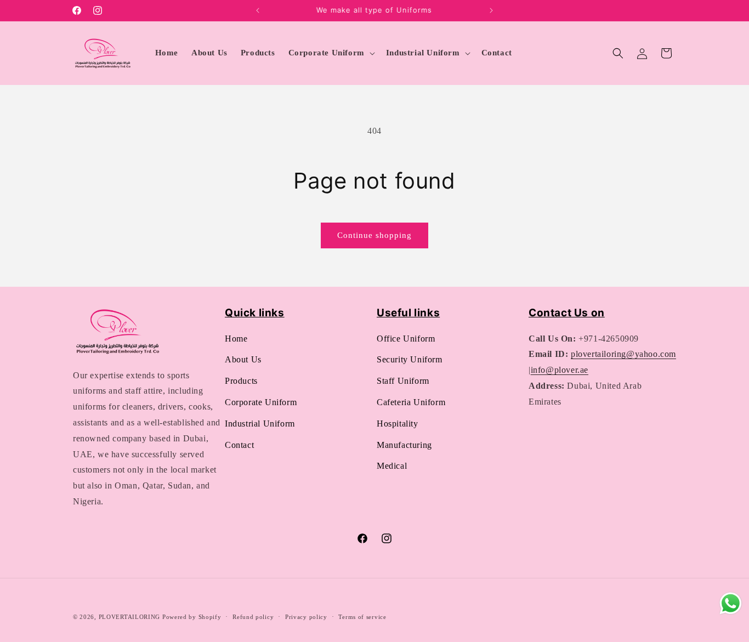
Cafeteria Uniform (411, 402)
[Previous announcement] (258, 10)
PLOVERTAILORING (130, 616)
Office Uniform (406, 338)
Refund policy (253, 616)
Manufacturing (404, 444)
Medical (392, 465)
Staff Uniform (403, 380)
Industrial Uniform (260, 423)
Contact (239, 444)
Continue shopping (374, 235)
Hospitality (397, 423)
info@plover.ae (559, 369)
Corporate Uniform (261, 402)
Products (241, 380)
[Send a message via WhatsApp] (731, 603)
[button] (330, 53)
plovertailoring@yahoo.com (623, 354)
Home (236, 338)
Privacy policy (306, 616)
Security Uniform (409, 359)
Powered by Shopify (192, 616)
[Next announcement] (491, 10)
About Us (243, 359)
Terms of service (362, 616)
